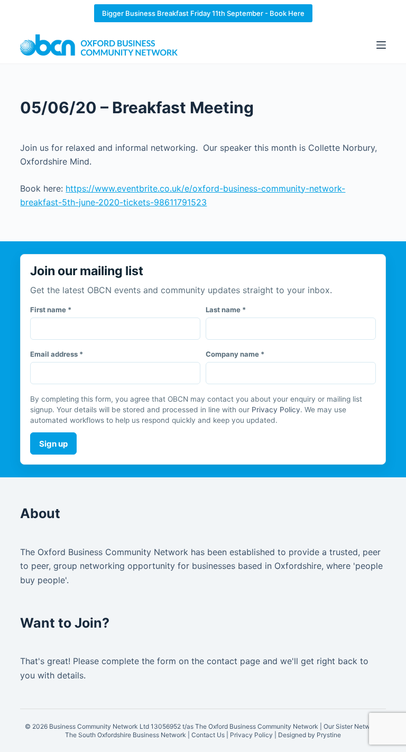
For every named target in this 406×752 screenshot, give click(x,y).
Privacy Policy (276, 409)
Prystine (329, 735)
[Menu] (381, 45)
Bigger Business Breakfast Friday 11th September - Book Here (203, 13)
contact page (233, 661)
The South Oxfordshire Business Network (125, 735)
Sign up (53, 444)
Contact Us (208, 735)
